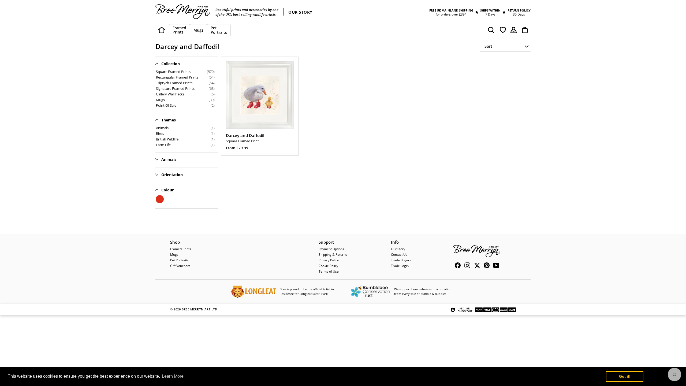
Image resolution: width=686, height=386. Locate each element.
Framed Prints (180, 249)
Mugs (174, 254)
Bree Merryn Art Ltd (199, 309)
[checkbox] (185, 128)
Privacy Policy (329, 260)
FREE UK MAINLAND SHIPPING (451, 10)
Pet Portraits (179, 260)
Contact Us (399, 254)
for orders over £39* (451, 14)
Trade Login (400, 265)
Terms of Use (329, 271)
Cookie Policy (328, 265)
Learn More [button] (173, 376)
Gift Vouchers (180, 265)
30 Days (519, 14)
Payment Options (331, 249)
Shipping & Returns (333, 254)
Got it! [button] (625, 376)
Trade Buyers (401, 260)
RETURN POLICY (519, 10)
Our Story (398, 249)
